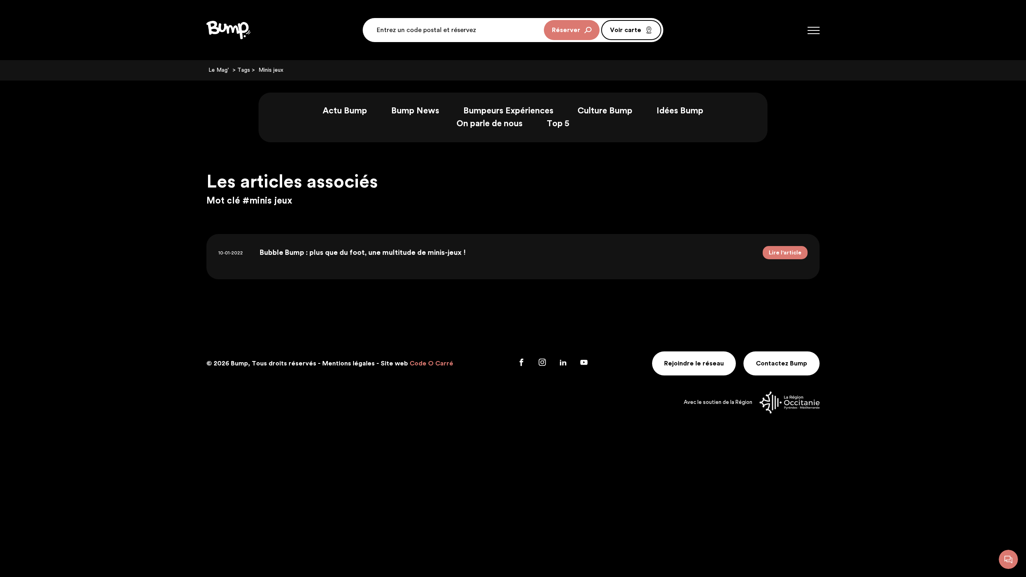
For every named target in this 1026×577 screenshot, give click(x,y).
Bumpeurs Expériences (508, 111)
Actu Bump (345, 111)
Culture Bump (605, 111)
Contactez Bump (781, 363)
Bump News (415, 111)
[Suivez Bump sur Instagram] (543, 363)
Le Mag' (218, 70)
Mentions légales (348, 363)
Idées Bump (679, 111)
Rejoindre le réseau (694, 363)
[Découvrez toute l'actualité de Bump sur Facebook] (522, 363)
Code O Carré (431, 363)
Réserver (566, 30)
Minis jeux (271, 70)
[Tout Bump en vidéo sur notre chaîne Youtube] (584, 363)
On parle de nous (489, 123)
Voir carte (625, 30)
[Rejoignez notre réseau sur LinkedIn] (563, 363)
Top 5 (558, 123)
